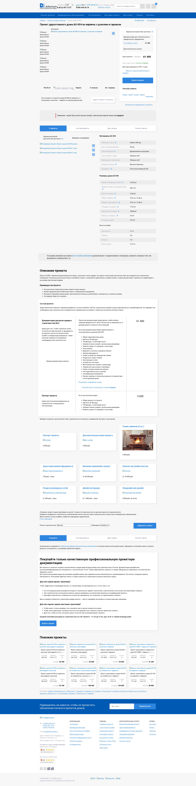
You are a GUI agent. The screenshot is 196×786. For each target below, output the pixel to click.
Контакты (150, 15)
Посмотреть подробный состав (90, 382)
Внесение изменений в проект (96, 466)
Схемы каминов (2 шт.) (133, 426)
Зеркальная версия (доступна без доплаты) (52, 138)
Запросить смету (144, 525)
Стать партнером (46, 519)
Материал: (96, 525)
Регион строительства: (48, 525)
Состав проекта (94, 15)
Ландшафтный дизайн (133, 488)
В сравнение (139, 20)
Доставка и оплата (112, 15)
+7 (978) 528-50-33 (91, 5)
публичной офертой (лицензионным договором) (78, 546)
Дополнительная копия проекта (98, 435)
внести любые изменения (81, 256)
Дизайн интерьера (91, 488)
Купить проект (138, 80)
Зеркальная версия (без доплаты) (138, 32)
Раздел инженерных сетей (55, 488)
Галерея (139, 15)
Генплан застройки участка (135, 466)
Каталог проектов (48, 15)
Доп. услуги (127, 15)
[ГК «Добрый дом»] (48, 6)
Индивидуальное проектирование (71, 15)
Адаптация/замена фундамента (58, 466)
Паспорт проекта (51, 435)
